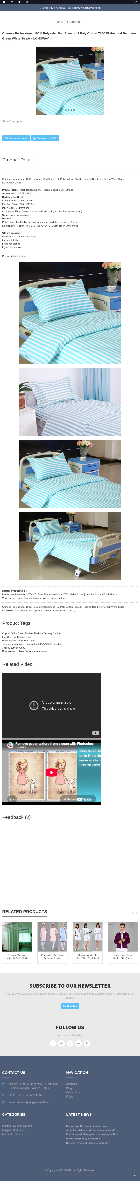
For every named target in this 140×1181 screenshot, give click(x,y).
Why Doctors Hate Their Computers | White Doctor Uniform (34, 598)
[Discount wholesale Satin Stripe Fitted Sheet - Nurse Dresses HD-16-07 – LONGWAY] (87, 937)
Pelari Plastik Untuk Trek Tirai (18, 640)
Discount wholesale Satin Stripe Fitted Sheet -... (87, 958)
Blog (69, 1088)
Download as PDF (46, 138)
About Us (72, 1084)
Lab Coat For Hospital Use (16, 637)
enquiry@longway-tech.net (86, 7)
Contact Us (73, 1092)
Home (60, 22)
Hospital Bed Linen (13, 1130)
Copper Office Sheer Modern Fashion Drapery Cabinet (31, 633)
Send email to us (18, 138)
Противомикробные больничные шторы (24, 651)
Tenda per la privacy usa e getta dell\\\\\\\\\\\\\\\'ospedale (32, 644)
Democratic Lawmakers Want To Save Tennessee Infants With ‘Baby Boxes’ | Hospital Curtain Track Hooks (59, 594)
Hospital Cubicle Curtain (17, 1125)
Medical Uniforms (12, 1134)
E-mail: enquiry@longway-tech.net (28, 1102)
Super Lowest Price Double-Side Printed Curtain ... (122, 958)
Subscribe (70, 1005)
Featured (73, 22)
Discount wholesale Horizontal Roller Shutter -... (17, 958)
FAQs (69, 1096)
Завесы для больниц (13, 647)
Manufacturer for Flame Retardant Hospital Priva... (52, 958)
